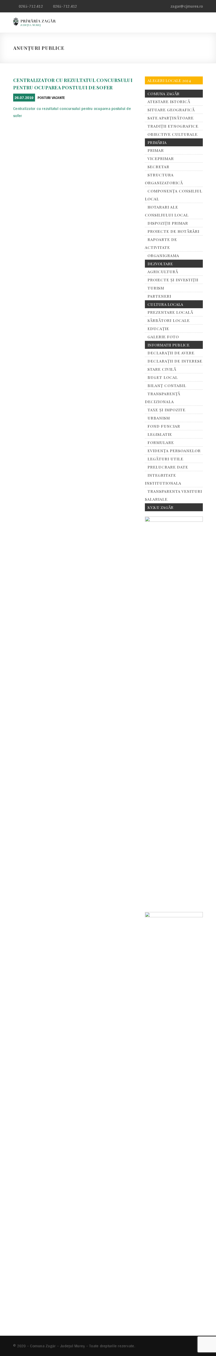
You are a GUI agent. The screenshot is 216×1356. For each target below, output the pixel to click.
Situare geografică (171, 109)
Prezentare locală (170, 312)
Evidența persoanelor (174, 450)
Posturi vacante (51, 97)
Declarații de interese (175, 361)
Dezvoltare (160, 263)
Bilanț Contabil (167, 385)
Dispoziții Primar (168, 223)
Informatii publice (169, 345)
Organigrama (163, 255)
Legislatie (160, 434)
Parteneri (159, 296)
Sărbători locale (169, 320)
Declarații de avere (171, 352)
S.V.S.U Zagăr (160, 507)
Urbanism (159, 418)
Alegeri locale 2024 (169, 80)
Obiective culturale (173, 134)
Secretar (158, 166)
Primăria (157, 142)
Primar (156, 150)
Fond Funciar (164, 426)
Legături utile (165, 458)
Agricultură (163, 271)
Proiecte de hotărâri (173, 231)
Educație (158, 328)
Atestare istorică (169, 101)
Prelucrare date (168, 467)
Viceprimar (161, 158)
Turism (156, 288)
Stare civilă (162, 369)
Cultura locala (165, 304)
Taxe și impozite (166, 409)
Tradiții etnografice (173, 126)
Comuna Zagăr (163, 93)
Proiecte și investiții (173, 279)
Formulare (161, 442)
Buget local (163, 377)
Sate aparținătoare (171, 117)
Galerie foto (163, 336)
